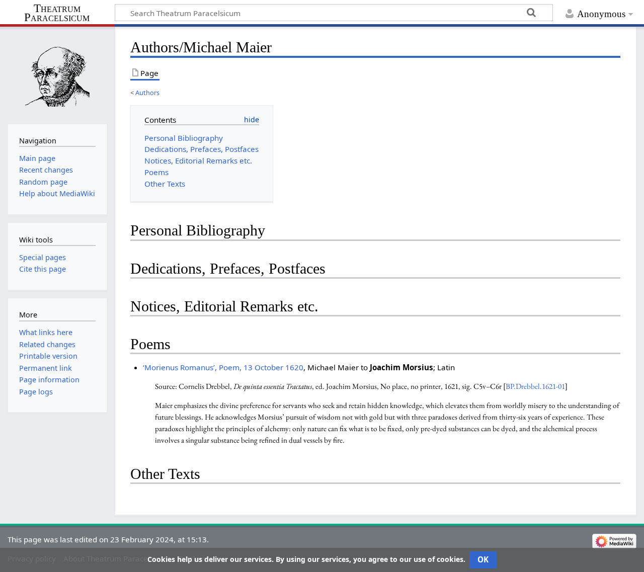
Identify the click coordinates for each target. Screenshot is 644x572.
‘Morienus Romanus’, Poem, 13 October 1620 (223, 367)
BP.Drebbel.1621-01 (535, 386)
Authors (147, 92)
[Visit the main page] (57, 74)
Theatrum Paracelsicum (57, 13)
